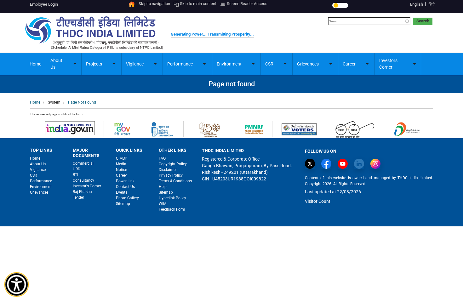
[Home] (132, 3)
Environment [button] (229, 63)
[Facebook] (327, 164)
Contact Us (125, 187)
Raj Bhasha (82, 192)
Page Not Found (82, 102)
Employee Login (44, 4)
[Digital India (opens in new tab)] (407, 128)
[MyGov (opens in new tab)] (122, 129)
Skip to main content (198, 3)
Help (163, 187)
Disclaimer (168, 170)
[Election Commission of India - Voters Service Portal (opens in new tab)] (299, 129)
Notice (121, 170)
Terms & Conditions (175, 181)
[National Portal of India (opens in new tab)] (70, 127)
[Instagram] (377, 164)
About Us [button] (56, 64)
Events (121, 192)
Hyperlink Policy (172, 198)
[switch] (340, 5)
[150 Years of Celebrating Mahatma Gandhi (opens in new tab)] (210, 129)
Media (121, 164)
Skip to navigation (154, 3)
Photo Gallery (127, 198)
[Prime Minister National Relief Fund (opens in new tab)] (254, 129)
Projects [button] (94, 63)
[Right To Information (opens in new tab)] (162, 129)
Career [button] (349, 63)
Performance (41, 181)
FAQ (162, 158)
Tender (78, 197)
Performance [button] (180, 63)
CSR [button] (269, 63)
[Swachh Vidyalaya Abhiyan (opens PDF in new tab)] (354, 129)
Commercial (83, 163)
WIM (162, 204)
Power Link (125, 181)
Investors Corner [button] (388, 64)
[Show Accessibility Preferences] (16, 284)
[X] (311, 164)
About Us (38, 164)
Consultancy (83, 180)
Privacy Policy (171, 175)
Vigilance (38, 170)
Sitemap (123, 204)
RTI (75, 175)
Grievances (39, 192)
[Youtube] (344, 164)
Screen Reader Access (247, 3)
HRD (76, 169)
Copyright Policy (173, 164)
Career (121, 175)
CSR (33, 175)
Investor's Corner (87, 186)
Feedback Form (172, 209)
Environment (41, 187)
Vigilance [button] (135, 63)
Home (35, 63)
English (416, 4)
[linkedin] (360, 164)
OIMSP (121, 158)
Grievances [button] (308, 63)
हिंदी (432, 4)
